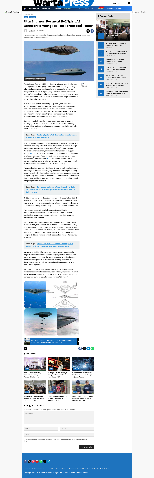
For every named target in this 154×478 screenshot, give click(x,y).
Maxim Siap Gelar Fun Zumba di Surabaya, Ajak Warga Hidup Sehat (117, 84)
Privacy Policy (61, 469)
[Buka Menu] (129, 3)
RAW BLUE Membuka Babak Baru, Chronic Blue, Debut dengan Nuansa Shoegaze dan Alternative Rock (116, 68)
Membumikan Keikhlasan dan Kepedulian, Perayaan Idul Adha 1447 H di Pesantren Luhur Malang (34, 398)
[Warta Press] (66, 3)
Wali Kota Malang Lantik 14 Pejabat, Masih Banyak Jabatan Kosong (116, 44)
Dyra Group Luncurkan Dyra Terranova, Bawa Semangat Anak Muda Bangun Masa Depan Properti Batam (116, 52)
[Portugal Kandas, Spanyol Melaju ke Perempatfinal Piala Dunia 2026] (59, 364)
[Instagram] (33, 461)
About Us (27, 469)
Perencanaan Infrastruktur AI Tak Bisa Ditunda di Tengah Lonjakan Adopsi (83, 375)
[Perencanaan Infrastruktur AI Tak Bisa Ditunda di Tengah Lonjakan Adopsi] (83, 364)
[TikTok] (44, 461)
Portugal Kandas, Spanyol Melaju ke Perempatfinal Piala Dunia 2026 (57, 375)
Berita (27, 368)
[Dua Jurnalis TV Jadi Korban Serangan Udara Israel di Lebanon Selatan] (83, 387)
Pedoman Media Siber (77, 469)
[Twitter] (84, 348)
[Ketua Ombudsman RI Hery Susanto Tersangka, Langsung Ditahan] (59, 387)
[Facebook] (80, 348)
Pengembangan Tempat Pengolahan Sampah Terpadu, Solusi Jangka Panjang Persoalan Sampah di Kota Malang (117, 60)
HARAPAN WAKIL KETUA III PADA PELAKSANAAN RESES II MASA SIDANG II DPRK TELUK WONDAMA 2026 (116, 76)
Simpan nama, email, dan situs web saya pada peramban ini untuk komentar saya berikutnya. (56, 441)
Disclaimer (38, 469)
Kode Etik (105, 469)
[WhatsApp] (92, 348)
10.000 (48, 158)
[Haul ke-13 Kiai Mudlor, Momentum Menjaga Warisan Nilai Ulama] (35, 364)
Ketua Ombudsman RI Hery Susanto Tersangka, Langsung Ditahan (58, 398)
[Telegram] (88, 348)
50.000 (32, 153)
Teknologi (76, 368)
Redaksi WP (49, 469)
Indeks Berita (94, 469)
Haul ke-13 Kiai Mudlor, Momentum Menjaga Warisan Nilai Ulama (32, 375)
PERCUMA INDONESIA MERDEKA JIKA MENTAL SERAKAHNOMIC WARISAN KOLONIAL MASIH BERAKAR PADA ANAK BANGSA (117, 92)
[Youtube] (37, 461)
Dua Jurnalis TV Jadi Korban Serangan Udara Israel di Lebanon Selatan (82, 398)
